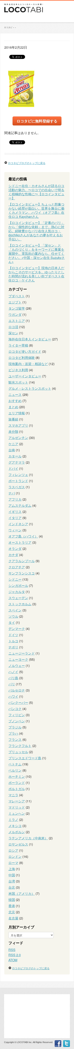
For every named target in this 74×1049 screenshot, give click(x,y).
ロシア (13, 850)
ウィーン (15, 530)
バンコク (15, 708)
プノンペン (16, 721)
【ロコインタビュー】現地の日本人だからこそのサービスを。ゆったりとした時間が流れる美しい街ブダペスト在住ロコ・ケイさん (36, 274)
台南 (11, 450)
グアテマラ (16, 462)
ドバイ (13, 468)
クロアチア (16, 567)
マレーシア (16, 801)
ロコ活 (13, 326)
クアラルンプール (21, 560)
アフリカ (15, 499)
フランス (15, 739)
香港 (11, 905)
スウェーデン (18, 597)
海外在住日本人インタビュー (29, 339)
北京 (11, 912)
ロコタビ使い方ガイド (24, 351)
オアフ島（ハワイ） (23, 536)
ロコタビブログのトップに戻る (26, 163)
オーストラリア (19, 542)
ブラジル (15, 727)
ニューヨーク (18, 659)
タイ (11, 622)
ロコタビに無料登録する (37, 120)
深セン (13, 333)
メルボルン (16, 832)
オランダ (15, 548)
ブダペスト (16, 296)
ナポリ (13, 647)
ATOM (12, 960)
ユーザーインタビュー (24, 376)
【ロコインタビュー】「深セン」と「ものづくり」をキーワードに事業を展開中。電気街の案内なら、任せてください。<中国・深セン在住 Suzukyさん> (36, 253)
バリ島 (13, 678)
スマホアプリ (18, 425)
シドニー (15, 579)
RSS (11, 949)
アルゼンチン (18, 437)
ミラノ (13, 819)
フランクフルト (19, 745)
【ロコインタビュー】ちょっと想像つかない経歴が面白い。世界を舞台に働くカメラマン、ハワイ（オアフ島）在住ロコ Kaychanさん (36, 210)
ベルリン (15, 770)
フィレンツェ (18, 474)
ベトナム (15, 764)
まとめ (13, 406)
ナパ (11, 493)
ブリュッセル (18, 751)
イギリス (15, 511)
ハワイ (13, 696)
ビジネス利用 (18, 370)
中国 (11, 875)
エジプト (15, 302)
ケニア (13, 443)
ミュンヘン (16, 813)
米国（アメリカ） (21, 893)
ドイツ (13, 634)
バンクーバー (18, 702)
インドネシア (18, 524)
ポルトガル (16, 788)
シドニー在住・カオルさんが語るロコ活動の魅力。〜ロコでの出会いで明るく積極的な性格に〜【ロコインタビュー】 (36, 191)
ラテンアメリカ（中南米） (28, 838)
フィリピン (16, 714)
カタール (15, 456)
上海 (11, 868)
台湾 (11, 881)
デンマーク (16, 628)
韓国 (11, 899)
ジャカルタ (16, 591)
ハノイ (13, 671)
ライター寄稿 (18, 345)
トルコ (13, 641)
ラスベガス (16, 487)
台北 (11, 887)
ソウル (13, 616)
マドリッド (16, 807)
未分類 (13, 431)
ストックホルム (19, 604)
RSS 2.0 (14, 954)
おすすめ (15, 400)
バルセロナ (16, 690)
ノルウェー (16, 665)
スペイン (15, 610)
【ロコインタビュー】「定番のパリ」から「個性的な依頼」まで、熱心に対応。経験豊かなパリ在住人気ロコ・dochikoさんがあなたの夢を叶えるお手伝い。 (36, 230)
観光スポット (18, 382)
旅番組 (13, 419)
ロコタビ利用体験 (21, 357)
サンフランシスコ (21, 573)
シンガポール (18, 585)
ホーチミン (16, 776)
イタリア (15, 517)
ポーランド (16, 782)
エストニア (16, 320)
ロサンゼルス (18, 844)
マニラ (13, 795)
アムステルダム (19, 505)
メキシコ (15, 825)
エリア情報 (16, 413)
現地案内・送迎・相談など (28, 363)
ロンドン (15, 856)
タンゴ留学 (16, 308)
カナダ (13, 554)
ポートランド (18, 480)
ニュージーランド (21, 653)
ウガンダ (15, 314)
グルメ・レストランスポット (29, 388)
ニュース (15, 394)
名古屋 (13, 918)
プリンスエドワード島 (24, 758)
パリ (11, 684)
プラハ (13, 733)
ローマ (13, 862)
